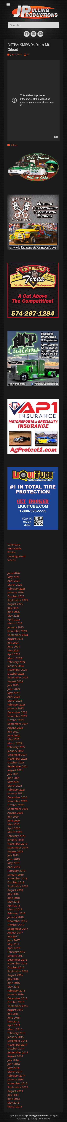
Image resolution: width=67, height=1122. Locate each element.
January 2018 (15, 917)
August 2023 (15, 681)
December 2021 (17, 754)
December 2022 (17, 712)
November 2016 (17, 963)
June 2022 (13, 735)
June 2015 (13, 1017)
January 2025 (15, 627)
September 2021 (17, 766)
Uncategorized (16, 556)
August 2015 (15, 1010)
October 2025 (15, 596)
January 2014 (15, 1079)
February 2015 (16, 1033)
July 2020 (13, 816)
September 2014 (17, 1052)
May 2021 (13, 782)
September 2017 (17, 928)
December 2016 (17, 959)
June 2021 (13, 778)
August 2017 (15, 932)
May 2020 (13, 824)
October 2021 (15, 762)
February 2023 (16, 704)
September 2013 (17, 1087)
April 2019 (13, 867)
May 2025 (13, 615)
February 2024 (16, 662)
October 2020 (15, 805)
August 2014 (15, 1056)
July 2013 (13, 1095)
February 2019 (16, 870)
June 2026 (13, 573)
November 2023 (17, 669)
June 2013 (13, 1098)
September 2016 (17, 971)
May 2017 (13, 944)
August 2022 (15, 727)
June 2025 (13, 611)
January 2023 (15, 708)
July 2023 (13, 685)
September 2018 (17, 886)
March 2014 (14, 1071)
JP (28, 54)
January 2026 (15, 592)
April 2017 (13, 948)
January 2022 (15, 751)
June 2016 (13, 983)
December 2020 (17, 797)
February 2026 (16, 588)
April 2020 (13, 828)
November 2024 (17, 631)
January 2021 (15, 793)
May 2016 (13, 986)
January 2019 (15, 874)
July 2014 (13, 1060)
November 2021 (17, 758)
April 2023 (13, 696)
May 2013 (13, 1102)
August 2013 (15, 1091)
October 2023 (15, 673)
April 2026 (13, 581)
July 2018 (13, 894)
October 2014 (15, 1048)
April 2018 (13, 905)
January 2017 (15, 955)
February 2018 (16, 913)
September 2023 (17, 677)
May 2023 (13, 693)
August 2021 (15, 770)
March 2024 (14, 658)
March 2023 (14, 700)
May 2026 (13, 577)
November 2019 (17, 843)
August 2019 (15, 851)
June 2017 (13, 940)
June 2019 (13, 859)
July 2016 (13, 979)
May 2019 (13, 863)
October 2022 (15, 720)
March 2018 (14, 909)
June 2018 (13, 897)
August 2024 (15, 639)
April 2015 (13, 1025)
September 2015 (17, 1006)
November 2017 (17, 921)
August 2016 (15, 975)
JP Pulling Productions (37, 1115)
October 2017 (15, 925)
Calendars (13, 544)
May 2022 (13, 739)
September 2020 (17, 809)
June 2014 (13, 1064)
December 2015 (17, 998)
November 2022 (17, 716)
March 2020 (14, 832)
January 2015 (15, 1037)
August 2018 (15, 890)
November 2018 (17, 878)
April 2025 (13, 619)
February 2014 (16, 1075)
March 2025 (14, 623)
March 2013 (14, 1106)
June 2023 (13, 689)
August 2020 (15, 812)
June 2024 (13, 646)
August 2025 (15, 604)
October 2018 (15, 882)
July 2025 (13, 608)
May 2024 (13, 650)
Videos (14, 145)
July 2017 (13, 936)
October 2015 (15, 1002)
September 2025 (17, 600)
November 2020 (17, 801)
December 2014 (17, 1040)
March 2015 (14, 1029)
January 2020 (15, 840)
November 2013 (17, 1083)
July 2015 (13, 1013)
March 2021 (14, 785)
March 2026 (14, 584)
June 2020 (13, 820)
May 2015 (13, 1021)
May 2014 (13, 1068)
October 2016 (15, 967)
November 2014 (17, 1044)
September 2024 (17, 635)
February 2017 (16, 952)
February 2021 (16, 789)
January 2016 (15, 994)
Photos (11, 552)
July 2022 (13, 731)
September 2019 (17, 847)
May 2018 (13, 901)
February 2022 (16, 747)
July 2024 (13, 642)
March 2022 (14, 743)
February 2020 (16, 836)
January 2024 (15, 666)
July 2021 (13, 774)
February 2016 (16, 990)
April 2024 (13, 654)
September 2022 (17, 724)
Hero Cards (14, 548)
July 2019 (13, 855)
